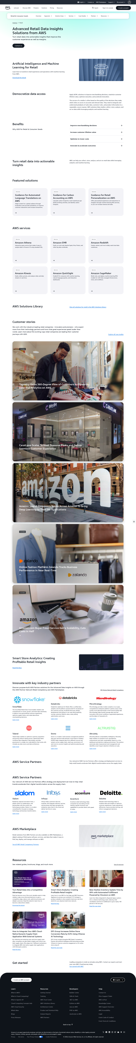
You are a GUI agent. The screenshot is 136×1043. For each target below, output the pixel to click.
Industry (14, 23)
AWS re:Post (103, 1000)
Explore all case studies (116, 334)
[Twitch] (115, 1032)
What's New (15, 1010)
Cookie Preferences (51, 1037)
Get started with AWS (76, 966)
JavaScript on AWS (75, 1014)
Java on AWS (73, 1007)
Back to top (67, 1024)
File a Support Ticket (105, 996)
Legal (100, 1014)
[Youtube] (118, 1032)
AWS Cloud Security (17, 1007)
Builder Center (74, 993)
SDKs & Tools (73, 996)
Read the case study (95, 906)
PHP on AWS (73, 1010)
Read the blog (17, 668)
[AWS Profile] (129, 2)
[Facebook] (106, 1032)
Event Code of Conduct (106, 1017)
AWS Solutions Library (47, 1003)
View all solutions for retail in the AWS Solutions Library (87, 307)
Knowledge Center (105, 1003)
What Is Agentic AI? (17, 1000)
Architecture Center (46, 1007)
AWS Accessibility (104, 1010)
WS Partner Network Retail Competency (112, 690)
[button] (26, 8)
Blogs (13, 1014)
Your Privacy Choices (33, 1037)
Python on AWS (74, 1003)
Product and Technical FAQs (49, 1010)
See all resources (119, 864)
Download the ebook (19, 78)
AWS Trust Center (46, 1000)
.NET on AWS (73, 1000)
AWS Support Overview (106, 1007)
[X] (103, 1032)
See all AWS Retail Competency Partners (25, 844)
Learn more (15, 719)
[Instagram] (112, 1032)
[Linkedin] (109, 1032)
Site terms (21, 1037)
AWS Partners (44, 1017)
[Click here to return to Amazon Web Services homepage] (7, 9)
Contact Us (102, 993)
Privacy (13, 1037)
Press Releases (16, 1017)
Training (43, 996)
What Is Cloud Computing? (20, 996)
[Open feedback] (134, 521)
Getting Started (45, 993)
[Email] (124, 1032)
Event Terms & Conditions (107, 1021)
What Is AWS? (15, 993)
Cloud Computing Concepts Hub (21, 1003)
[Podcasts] (121, 1032)
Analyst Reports (45, 1014)
